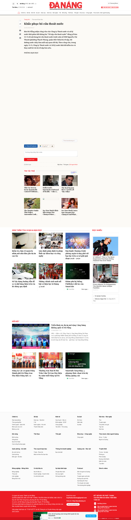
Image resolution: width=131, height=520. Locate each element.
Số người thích (74, 164)
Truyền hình (103, 449)
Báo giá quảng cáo (73, 504)
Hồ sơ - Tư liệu (103, 437)
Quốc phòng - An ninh (19, 449)
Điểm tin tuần (102, 461)
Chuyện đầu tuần (60, 471)
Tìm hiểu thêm (91, 516)
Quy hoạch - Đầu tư (61, 420)
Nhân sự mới (15, 429)
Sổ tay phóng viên (61, 476)
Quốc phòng (15, 454)
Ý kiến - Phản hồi (38, 452)
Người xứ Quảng (103, 439)
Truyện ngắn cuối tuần (83, 476)
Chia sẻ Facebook (31, 146)
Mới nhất (30, 7)
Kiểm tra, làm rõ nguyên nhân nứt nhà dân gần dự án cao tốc (24, 253)
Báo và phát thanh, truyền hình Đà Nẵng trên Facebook (107, 507)
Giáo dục (43, 12)
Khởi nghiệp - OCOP (61, 422)
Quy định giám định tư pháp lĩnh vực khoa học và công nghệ (51, 253)
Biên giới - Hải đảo (17, 456)
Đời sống (64, 12)
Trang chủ (27, 19)
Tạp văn (101, 427)
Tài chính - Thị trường (61, 427)
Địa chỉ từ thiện (16, 441)
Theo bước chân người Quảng (101, 12)
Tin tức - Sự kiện (103, 452)
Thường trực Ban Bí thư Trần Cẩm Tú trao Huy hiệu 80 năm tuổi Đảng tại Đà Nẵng (50, 374)
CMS (104, 518)
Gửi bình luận (30, 159)
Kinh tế (33, 12)
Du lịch (38, 12)
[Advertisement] (51, 68)
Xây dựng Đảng (16, 420)
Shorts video (103, 468)
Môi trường (15, 437)
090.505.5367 (106, 7)
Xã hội (28, 12)
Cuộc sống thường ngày (18, 444)
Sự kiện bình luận (61, 468)
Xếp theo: (60, 164)
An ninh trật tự (16, 452)
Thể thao (70, 12)
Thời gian (65, 164)
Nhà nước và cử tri (17, 427)
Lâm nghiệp (15, 476)
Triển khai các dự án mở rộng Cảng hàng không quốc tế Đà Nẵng (68, 326)
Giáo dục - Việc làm (39, 420)
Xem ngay (84, 289)
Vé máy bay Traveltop (100, 296)
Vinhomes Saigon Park (100, 299)
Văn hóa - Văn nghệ (52, 12)
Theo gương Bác (16, 422)
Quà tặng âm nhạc (82, 480)
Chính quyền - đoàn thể (18, 424)
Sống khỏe (15, 439)
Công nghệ (80, 437)
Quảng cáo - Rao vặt (84, 449)
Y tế (60, 12)
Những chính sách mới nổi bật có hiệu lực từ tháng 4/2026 (50, 284)
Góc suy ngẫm (59, 474)
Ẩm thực (79, 420)
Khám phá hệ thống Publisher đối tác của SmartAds (74, 284)
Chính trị (23, 12)
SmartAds (56, 518)
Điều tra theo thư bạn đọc (41, 454)
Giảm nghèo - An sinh (40, 424)
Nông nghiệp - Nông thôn (20, 468)
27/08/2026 (18, 7)
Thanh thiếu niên (38, 427)
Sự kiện (79, 424)
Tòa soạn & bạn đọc (37, 19)
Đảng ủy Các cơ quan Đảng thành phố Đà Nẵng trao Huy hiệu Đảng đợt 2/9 (23, 373)
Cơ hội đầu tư (38, 468)
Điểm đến (79, 422)
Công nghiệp (59, 424)
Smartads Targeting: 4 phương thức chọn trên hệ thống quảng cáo (77, 373)
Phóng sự (101, 454)
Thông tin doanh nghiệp (63, 449)
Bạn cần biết (59, 452)
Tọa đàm (101, 463)
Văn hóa (101, 429)
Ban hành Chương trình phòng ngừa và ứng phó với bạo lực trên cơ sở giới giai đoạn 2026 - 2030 (77, 255)
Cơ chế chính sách (39, 476)
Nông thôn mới (16, 478)
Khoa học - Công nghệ (86, 12)
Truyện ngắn (102, 422)
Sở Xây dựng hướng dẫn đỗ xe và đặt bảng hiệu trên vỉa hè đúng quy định (23, 284)
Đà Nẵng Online (101, 503)
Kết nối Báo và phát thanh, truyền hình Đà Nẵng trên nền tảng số (105, 498)
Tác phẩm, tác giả (104, 424)
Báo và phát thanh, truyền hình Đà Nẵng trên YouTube (107, 510)
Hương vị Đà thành (104, 459)
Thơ (100, 420)
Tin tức (79, 474)
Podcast (80, 468)
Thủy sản (14, 474)
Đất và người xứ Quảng (83, 471)
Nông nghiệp (15, 471)
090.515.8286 (114, 7)
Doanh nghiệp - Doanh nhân (41, 474)
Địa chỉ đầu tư (37, 471)
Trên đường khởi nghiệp (83, 485)
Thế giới (76, 12)
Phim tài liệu (102, 456)
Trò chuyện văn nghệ (83, 483)
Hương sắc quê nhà (82, 478)
